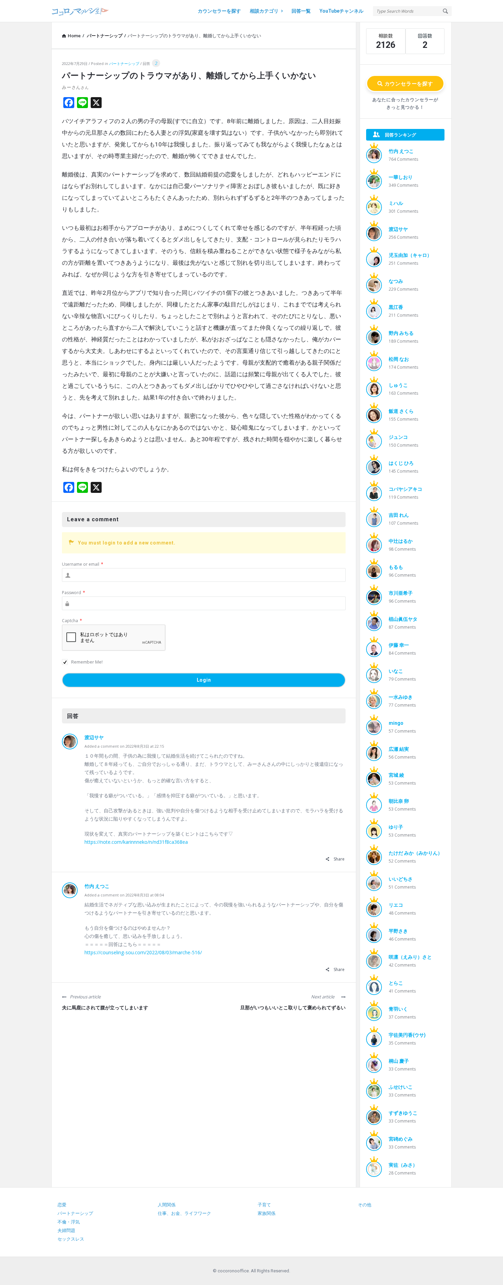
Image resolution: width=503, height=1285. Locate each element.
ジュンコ (398, 437)
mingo (396, 723)
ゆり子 (396, 827)
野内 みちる (401, 333)
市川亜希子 (401, 593)
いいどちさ (401, 879)
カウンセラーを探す (219, 11)
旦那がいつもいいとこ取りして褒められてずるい (293, 1007)
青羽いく (398, 1009)
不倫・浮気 (68, 1221)
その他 (364, 1204)
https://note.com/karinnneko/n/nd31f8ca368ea (136, 842)
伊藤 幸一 (399, 645)
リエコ (396, 905)
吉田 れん (399, 515)
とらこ (396, 983)
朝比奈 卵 (399, 801)
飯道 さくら (401, 411)
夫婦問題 (66, 1230)
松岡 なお (399, 359)
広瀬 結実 (399, 749)
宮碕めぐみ (401, 1139)
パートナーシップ (124, 63)
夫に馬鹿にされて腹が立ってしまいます (105, 1007)
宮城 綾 (396, 775)
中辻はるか (401, 541)
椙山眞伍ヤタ (403, 619)
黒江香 (396, 307)
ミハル (396, 203)
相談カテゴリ (264, 11)
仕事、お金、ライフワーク (184, 1213)
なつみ (396, 281)
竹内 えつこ (97, 886)
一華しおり (401, 177)
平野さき (398, 931)
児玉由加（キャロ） (410, 255)
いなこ (396, 671)
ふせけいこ (401, 1087)
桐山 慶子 (399, 1061)
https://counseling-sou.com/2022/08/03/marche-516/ (143, 952)
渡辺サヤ (94, 737)
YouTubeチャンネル (341, 11)
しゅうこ (398, 385)
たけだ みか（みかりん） (415, 853)
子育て (264, 1204)
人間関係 (167, 1204)
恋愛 (61, 1204)
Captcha (72, 621)
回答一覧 (301, 11)
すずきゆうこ (403, 1113)
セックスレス (70, 1239)
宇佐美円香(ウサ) (407, 1035)
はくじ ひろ (401, 463)
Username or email (82, 564)
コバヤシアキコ (405, 489)
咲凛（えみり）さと (410, 957)
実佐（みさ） (403, 1165)
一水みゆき (401, 697)
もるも (396, 567)
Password (73, 592)
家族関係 (266, 1213)
